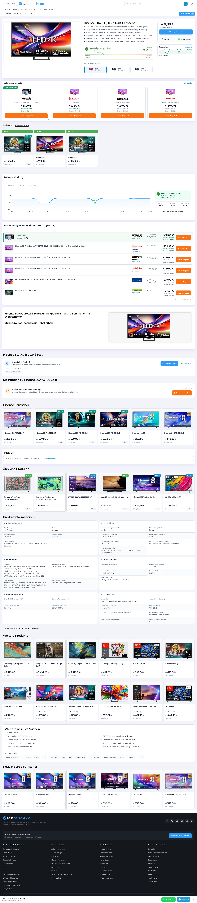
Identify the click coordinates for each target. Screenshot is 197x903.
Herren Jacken (105, 860)
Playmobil (55, 856)
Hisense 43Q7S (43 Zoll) (14, 433)
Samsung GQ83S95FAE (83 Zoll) (82, 664)
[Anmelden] (192, 3)
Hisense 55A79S (42, 795)
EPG (44, 757)
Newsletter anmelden (180, 835)
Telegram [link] (185, 899)
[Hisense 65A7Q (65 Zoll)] (17, 144)
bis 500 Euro (26, 757)
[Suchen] (186, 4)
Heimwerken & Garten (11, 874)
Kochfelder (104, 864)
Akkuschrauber (105, 849)
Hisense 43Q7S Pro (109, 795)
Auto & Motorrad (9, 856)
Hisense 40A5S (139, 795)
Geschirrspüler (153, 856)
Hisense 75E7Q (171, 664)
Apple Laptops (56, 853)
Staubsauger (153, 860)
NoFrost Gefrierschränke (60, 864)
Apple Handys (153, 878)
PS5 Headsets (56, 878)
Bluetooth (131, 757)
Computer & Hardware (11, 849)
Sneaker (54, 871)
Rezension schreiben (183, 393)
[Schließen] (193, 899)
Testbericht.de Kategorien (14, 845)
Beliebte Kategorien (156, 845)
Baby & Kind (7, 889)
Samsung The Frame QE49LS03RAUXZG (12, 498)
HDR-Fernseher (94, 757)
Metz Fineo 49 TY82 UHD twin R (114, 497)
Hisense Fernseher (58, 860)
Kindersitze (152, 871)
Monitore (151, 864)
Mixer (150, 874)
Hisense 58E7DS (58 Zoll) (175, 795)
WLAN (121, 757)
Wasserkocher (105, 874)
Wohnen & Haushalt (10, 878)
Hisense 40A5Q (138, 433)
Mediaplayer (80, 757)
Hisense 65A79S (10, 795)
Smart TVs (55, 867)
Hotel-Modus (54, 757)
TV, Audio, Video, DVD (20, 9)
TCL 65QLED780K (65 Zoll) (112, 664)
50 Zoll (36, 757)
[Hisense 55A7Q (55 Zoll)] (82, 144)
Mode (5, 871)
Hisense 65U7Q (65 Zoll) (78, 433)
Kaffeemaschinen (106, 856)
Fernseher (32, 9)
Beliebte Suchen (58, 845)
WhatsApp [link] (170, 899)
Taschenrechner (106, 871)
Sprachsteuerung (110, 757)
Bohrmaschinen (106, 853)
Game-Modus (67, 757)
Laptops (103, 867)
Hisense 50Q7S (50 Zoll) (174, 433)
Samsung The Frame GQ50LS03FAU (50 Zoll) (46, 498)
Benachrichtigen (170, 363)
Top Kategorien (106, 845)
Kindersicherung (12, 757)
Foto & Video (8, 864)
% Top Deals (152, 882)
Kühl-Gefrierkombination (157, 853)
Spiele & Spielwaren (10, 882)
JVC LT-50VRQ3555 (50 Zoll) (80, 497)
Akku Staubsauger (58, 849)
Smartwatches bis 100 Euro (61, 874)
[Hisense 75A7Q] (49, 144)
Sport (5, 867)
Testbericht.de (6, 9)
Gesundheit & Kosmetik (12, 885)
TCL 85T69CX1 (139, 664)
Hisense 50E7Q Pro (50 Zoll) (145, 497)
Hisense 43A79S (75, 795)
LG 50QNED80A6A (173, 497)
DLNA (141, 757)
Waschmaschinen (106, 878)
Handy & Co (7, 853)
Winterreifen (153, 867)
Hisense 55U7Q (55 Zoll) (110, 433)
